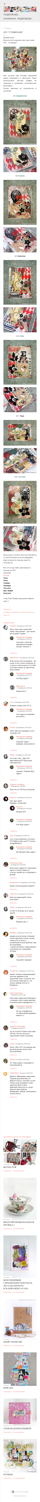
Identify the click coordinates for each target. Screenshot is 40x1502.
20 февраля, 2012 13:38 (24, 738)
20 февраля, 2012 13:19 (24, 711)
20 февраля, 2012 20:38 (27, 882)
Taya (11, 836)
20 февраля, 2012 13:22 (24, 688)
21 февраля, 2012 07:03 (26, 971)
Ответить (13, 653)
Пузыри (8, 1474)
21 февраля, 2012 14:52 (24, 956)
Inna (22, 336)
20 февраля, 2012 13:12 (26, 657)
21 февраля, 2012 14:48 (18, 995)
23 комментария (18, 1432)
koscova (13, 797)
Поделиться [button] (7, 609)
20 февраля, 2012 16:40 (21, 835)
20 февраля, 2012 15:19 (18, 786)
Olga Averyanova (16, 993)
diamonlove (14, 658)
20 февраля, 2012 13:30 (23, 727)
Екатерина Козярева (24, 637)
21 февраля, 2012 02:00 (24, 933)
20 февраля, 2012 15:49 (24, 797)
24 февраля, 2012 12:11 (18, 1028)
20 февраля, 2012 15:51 (24, 808)
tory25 (12, 1044)
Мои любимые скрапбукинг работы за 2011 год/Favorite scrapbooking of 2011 (17, 1284)
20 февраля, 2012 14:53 (23, 755)
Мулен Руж (9, 1167)
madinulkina (14, 1073)
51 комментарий (18, 1345)
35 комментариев (19, 1391)
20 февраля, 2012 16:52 (24, 849)
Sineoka (13, 626)
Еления (6, 575)
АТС (8, 615)
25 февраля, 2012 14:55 (22, 1044)
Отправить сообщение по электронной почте (19, 612)
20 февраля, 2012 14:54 (24, 768)
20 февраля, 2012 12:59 (24, 626)
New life (8, 1387)
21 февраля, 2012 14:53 (24, 1008)
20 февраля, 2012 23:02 (23, 907)
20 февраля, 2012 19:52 (18, 865)
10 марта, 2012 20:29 (26, 1073)
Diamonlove (21, 96)
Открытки (9, 18)
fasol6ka (13, 933)
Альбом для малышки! (17, 1428)
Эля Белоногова (16, 863)
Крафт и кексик (12, 1341)
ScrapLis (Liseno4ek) (17, 1026)
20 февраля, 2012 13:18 (21, 702)
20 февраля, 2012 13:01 (24, 639)
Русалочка (14, 971)
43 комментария (18, 1171)
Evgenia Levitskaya (17, 784)
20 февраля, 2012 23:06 (25, 918)
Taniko (21, 176)
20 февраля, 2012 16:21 (24, 821)
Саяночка (13, 894)
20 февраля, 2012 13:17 (24, 675)
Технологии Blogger (21, 1492)
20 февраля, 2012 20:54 (25, 894)
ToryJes (21, 477)
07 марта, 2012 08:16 (22, 1059)
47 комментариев (19, 1478)
